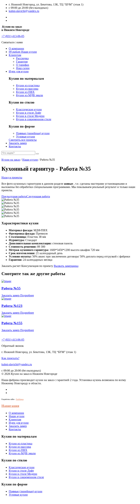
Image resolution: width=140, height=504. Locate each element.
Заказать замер (18, 143)
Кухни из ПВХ (25, 92)
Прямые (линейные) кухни (33, 133)
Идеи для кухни (19, 71)
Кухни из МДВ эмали (29, 95)
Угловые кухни (25, 136)
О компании (16, 48)
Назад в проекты (11, 177)
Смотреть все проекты (23, 139)
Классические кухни (29, 109)
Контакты (15, 146)
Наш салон (23, 68)
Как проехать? (10, 358)
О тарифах (22, 64)
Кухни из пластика (28, 85)
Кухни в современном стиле (33, 119)
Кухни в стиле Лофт (28, 112)
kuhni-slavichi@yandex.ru (24, 11)
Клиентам (15, 55)
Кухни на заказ (10, 159)
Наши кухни (23, 51)
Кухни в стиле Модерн (30, 116)
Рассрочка (22, 58)
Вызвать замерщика (66, 265)
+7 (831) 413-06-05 (12, 36)
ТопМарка (20, 399)
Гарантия (22, 61)
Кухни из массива (27, 88)
